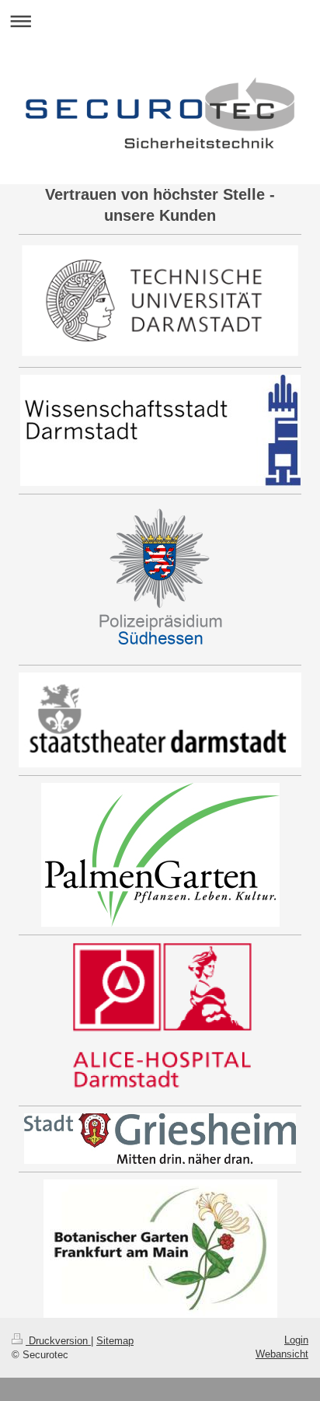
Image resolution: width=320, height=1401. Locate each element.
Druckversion (58, 1341)
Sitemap (115, 1341)
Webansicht (282, 1354)
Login (296, 1340)
